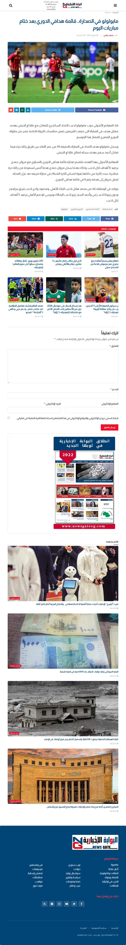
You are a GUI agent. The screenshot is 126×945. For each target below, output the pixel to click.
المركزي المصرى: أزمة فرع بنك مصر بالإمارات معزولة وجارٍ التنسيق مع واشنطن (82, 807)
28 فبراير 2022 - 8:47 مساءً (87, 35)
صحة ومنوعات (73, 881)
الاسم (114, 389)
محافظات (38, 877)
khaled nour (82, 935)
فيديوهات (37, 869)
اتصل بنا (83, 928)
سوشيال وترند (73, 873)
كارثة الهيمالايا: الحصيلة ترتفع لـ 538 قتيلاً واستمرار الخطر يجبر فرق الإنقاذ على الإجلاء (81, 739)
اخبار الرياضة (107, 209)
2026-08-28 (113, 676)
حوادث (77, 869)
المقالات (114, 885)
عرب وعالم (14, 733)
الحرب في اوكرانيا (110, 881)
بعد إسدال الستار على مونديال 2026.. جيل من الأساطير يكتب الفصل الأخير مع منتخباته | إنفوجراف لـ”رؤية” (63, 308)
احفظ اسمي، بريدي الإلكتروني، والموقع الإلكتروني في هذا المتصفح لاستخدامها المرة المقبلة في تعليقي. (67, 418)
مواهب (39, 881)
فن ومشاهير (36, 865)
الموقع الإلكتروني (109, 403)
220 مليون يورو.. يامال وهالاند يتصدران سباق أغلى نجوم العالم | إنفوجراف (28, 263)
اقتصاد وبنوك (15, 666)
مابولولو (64, 209)
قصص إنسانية (35, 873)
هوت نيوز (38, 885)
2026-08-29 (113, 608)
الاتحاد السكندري (92, 209)
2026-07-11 (38, 316)
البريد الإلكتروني (52, 403)
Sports (107, 12)
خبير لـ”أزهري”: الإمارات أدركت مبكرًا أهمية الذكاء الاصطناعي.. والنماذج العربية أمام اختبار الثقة (77, 604)
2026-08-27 (114, 271)
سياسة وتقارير (73, 877)
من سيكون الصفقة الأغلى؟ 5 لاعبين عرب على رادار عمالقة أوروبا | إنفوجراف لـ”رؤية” (103, 308)
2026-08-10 (76, 268)
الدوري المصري (77, 209)
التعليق (113, 345)
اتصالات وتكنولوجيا (109, 873)
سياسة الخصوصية (98, 928)
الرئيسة (115, 12)
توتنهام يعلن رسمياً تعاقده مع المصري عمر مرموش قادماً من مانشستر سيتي (105, 263)
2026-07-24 (76, 316)
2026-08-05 (114, 316)
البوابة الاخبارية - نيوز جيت (102, 935)
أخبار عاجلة (113, 869)
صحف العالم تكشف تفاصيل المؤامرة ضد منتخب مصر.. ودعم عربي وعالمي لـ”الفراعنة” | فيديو (25, 308)
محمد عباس (108, 35)
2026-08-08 (37, 271)
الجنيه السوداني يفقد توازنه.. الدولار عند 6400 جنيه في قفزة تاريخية (89, 671)
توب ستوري (14, 255)
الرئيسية (114, 928)
